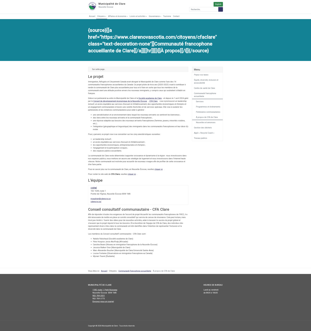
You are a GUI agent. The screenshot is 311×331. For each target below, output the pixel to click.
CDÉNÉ (94, 188)
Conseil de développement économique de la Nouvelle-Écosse (120, 101)
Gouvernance (154, 16)
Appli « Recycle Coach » (204, 133)
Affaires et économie (117, 16)
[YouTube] (100, 308)
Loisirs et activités (137, 16)
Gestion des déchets (203, 128)
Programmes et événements (208, 107)
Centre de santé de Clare (204, 88)
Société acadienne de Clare (150, 98)
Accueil (92, 16)
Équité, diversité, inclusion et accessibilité (206, 81)
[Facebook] (89, 308)
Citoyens (101, 16)
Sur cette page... (99, 69)
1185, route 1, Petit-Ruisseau (104, 290)
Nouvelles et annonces (205, 122)
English (218, 4)
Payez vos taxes (201, 75)
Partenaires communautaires (208, 112)
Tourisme (167, 16)
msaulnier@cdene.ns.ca (101, 199)
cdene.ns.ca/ (96, 201)
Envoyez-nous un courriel (103, 301)
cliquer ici (159, 169)
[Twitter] (95, 308)
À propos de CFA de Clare (207, 117)
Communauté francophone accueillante (205, 94)
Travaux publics (200, 138)
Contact (176, 16)
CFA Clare (153, 101)
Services (199, 101)
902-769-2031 (98, 296)
